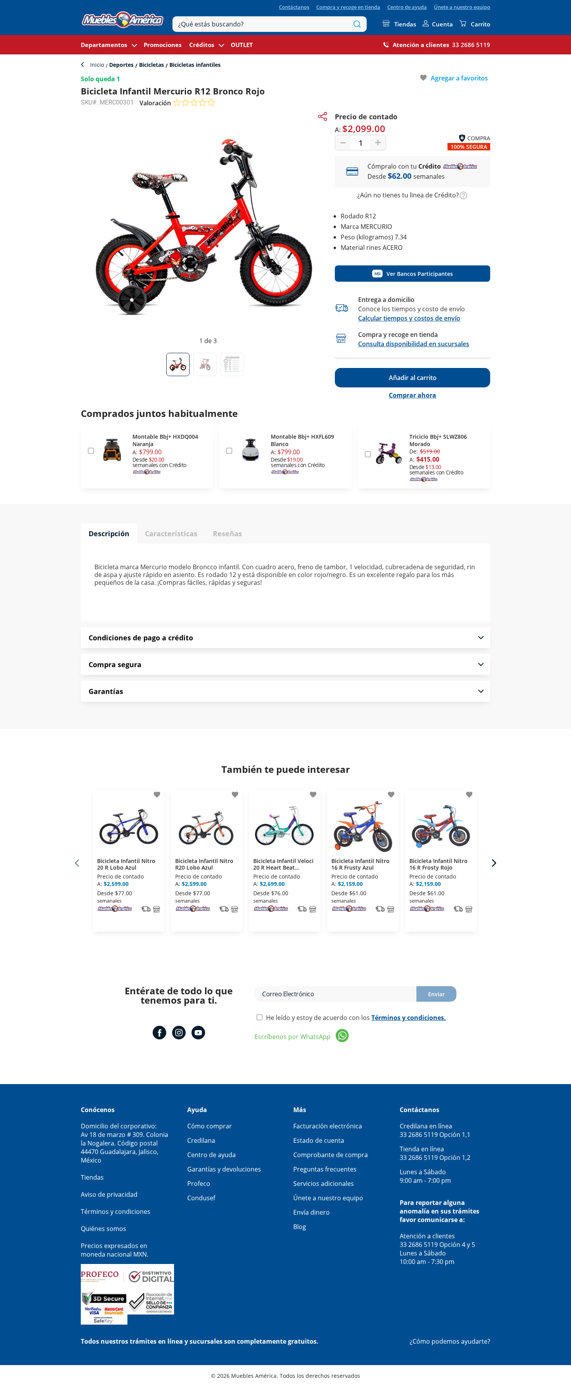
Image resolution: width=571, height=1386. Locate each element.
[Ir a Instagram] (179, 1033)
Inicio (98, 64)
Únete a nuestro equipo (462, 6)
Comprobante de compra (330, 1155)
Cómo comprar (209, 1126)
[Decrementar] (343, 142)
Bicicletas (151, 64)
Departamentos (104, 45)
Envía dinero (311, 1212)
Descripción (109, 533)
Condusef (201, 1198)
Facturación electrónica (327, 1126)
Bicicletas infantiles (194, 64)
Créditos (201, 45)
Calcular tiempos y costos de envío (409, 318)
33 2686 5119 (471, 45)
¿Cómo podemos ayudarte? (450, 1341)
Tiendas (405, 24)
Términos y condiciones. (408, 1017)
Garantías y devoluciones (224, 1169)
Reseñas (227, 533)
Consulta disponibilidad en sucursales (413, 344)
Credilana (201, 1140)
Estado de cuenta (318, 1140)
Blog (299, 1226)
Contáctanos (294, 6)
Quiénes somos (103, 1228)
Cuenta (442, 24)
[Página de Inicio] (123, 17)
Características (171, 533)
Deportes (121, 64)
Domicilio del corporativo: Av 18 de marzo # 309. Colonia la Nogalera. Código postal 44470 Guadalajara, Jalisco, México (124, 1143)
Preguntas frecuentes (325, 1169)
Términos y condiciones (115, 1211)
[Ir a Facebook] (159, 1033)
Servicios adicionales (323, 1183)
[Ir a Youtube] (198, 1033)
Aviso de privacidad (109, 1194)
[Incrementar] (378, 142)
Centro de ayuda (407, 6)
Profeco (198, 1183)
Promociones (162, 45)
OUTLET (242, 45)
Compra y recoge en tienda (348, 6)
